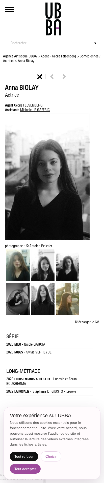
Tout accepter (25, 469)
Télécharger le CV (87, 322)
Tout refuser (24, 456)
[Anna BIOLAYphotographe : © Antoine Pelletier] (52, 177)
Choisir (51, 456)
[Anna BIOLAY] (18, 280)
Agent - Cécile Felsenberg (58, 56)
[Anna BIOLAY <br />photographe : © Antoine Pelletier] (67, 280)
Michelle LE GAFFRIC (35, 110)
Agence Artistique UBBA (20, 56)
